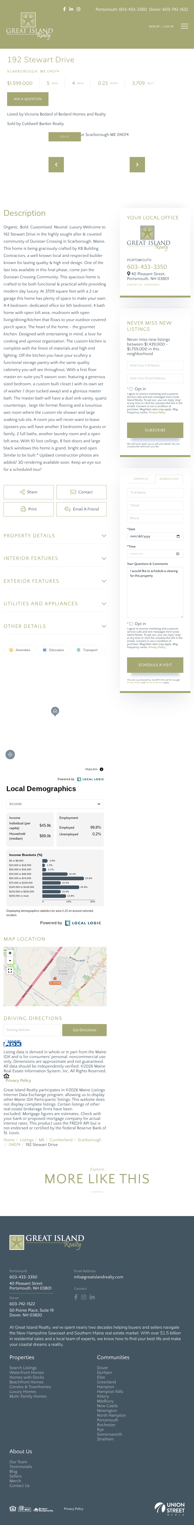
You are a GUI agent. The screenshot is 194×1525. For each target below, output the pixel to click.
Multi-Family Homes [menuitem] (28, 1396)
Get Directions (84, 1030)
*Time (131, 546)
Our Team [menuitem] (18, 1462)
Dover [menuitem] (102, 1368)
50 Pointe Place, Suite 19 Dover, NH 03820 (31, 1313)
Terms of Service (154, 682)
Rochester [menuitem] (106, 1425)
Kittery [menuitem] (103, 1396)
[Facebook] (76, 1297)
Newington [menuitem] (107, 1410)
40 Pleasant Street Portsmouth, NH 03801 (30, 1286)
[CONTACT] (27, 99)
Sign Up (154, 26)
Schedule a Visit (169, 479)
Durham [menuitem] (104, 1372)
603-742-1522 (175, 9)
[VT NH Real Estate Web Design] (170, 1508)
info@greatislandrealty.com (98, 1277)
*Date (131, 529)
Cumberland (61, 1140)
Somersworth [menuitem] (109, 1434)
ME (42, 1140)
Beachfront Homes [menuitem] (26, 1382)
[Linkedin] (92, 1297)
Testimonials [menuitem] (20, 1466)
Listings (26, 1140)
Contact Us (134, 285)
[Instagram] (83, 1297)
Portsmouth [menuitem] (107, 1420)
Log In (168, 26)
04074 (14, 1144)
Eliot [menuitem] (101, 1377)
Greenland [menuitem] (106, 1382)
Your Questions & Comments (147, 564)
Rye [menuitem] (100, 1429)
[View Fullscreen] (9, 970)
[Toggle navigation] (184, 26)
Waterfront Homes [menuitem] (26, 1372)
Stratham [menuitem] (105, 1439)
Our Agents (151, 285)
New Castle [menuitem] (107, 1406)
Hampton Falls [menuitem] (110, 1391)
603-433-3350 (133, 9)
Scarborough (89, 1140)
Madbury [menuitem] (105, 1401)
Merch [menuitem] (15, 1481)
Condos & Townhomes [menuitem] (30, 1387)
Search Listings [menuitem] (23, 1368)
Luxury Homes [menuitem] (22, 1391)
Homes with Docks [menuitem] (26, 1377)
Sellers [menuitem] (15, 1476)
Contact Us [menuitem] (19, 1485)
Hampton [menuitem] (105, 1387)
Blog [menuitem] (13, 1471)
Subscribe (155, 430)
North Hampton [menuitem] (111, 1415)
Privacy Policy (18, 1080)
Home (9, 1140)
